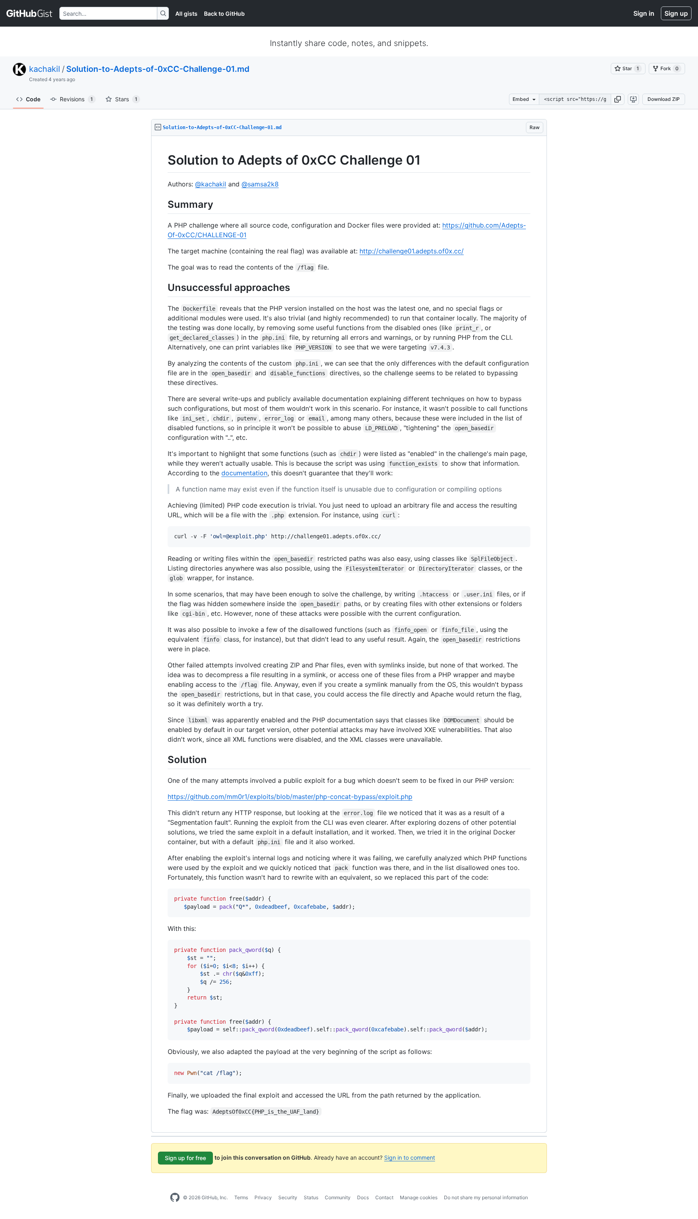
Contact (384, 1197)
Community (338, 1197)
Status (311, 1197)
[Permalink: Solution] (162, 759)
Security (287, 1197)
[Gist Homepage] (29, 13)
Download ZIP (664, 99)
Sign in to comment (409, 1157)
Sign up (676, 13)
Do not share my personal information (486, 1197)
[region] (349, 634)
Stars (126, 99)
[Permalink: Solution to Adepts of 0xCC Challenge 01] (162, 160)
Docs (363, 1197)
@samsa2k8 (260, 184)
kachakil (44, 69)
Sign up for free (185, 1157)
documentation (244, 473)
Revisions (76, 99)
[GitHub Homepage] (175, 1197)
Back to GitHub (224, 13)
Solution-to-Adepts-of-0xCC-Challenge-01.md (158, 69)
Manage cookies (418, 1197)
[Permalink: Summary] (162, 204)
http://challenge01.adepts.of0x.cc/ (412, 251)
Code (33, 99)
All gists (186, 13)
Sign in (643, 13)
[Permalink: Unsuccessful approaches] (162, 287)
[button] (617, 99)
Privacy (263, 1197)
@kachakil (210, 184)
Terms (241, 1197)
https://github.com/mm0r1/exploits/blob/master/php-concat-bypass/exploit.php (290, 796)
